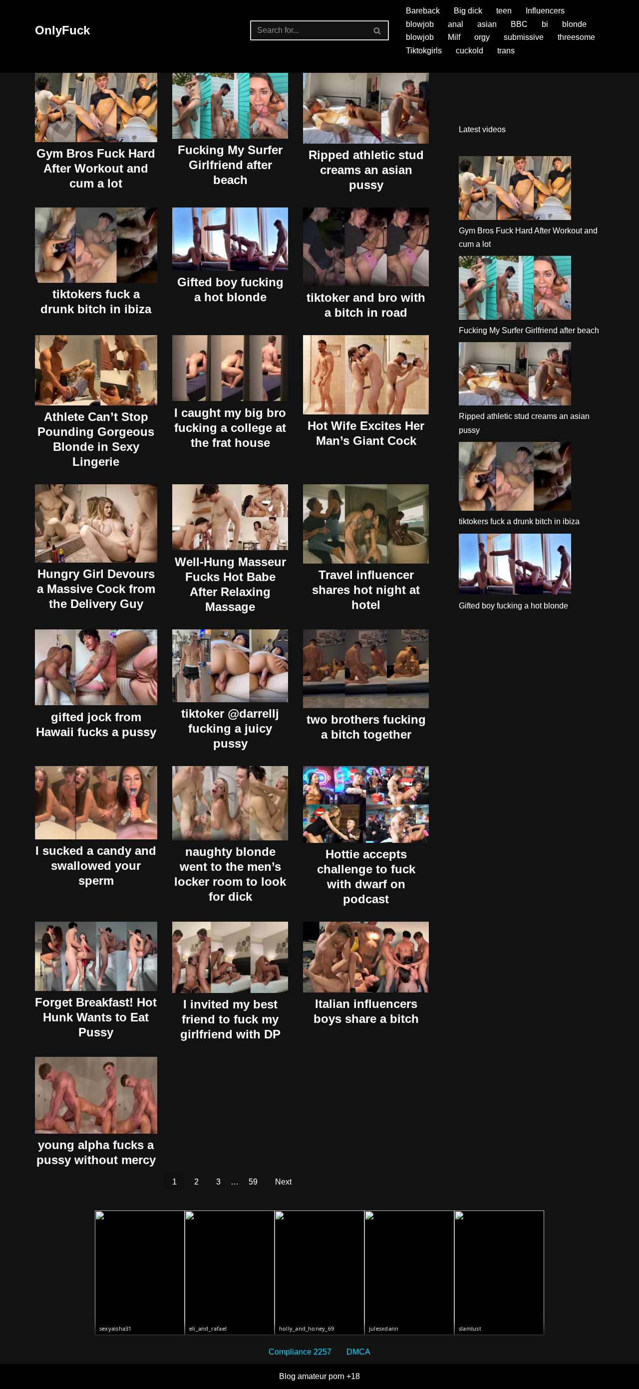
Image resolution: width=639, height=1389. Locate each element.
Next (283, 1182)
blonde (574, 24)
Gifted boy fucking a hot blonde (513, 605)
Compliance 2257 (300, 1352)
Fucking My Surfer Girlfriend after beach (230, 165)
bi (545, 24)
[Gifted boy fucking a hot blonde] (515, 566)
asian (487, 24)
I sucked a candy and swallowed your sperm (95, 865)
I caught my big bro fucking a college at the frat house (230, 427)
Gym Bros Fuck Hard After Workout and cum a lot (95, 168)
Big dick (468, 10)
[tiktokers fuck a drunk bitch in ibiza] (515, 478)
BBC (519, 24)
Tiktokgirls (424, 50)
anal (455, 24)
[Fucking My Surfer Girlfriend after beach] (515, 290)
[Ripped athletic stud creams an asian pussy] (515, 375)
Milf (454, 37)
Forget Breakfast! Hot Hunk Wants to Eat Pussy (96, 1017)
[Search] (377, 30)
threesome (576, 37)
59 (253, 1182)
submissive (524, 37)
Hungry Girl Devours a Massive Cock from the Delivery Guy (96, 588)
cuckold (469, 50)
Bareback (423, 10)
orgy (482, 37)
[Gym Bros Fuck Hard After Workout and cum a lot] (515, 190)
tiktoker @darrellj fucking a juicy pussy (230, 728)
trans (506, 50)
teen (504, 10)
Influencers (545, 10)
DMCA (358, 1352)
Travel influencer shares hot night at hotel (366, 589)
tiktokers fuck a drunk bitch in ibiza (519, 521)
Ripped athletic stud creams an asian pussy (366, 170)
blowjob (420, 24)
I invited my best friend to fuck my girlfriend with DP (230, 1019)
